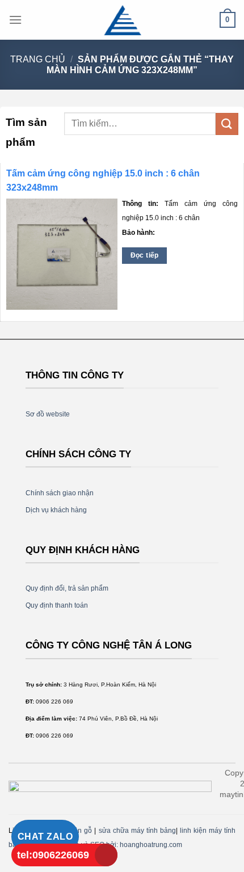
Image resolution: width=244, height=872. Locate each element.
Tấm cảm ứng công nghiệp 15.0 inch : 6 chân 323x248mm (103, 180)
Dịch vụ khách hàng (56, 510)
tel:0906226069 (53, 855)
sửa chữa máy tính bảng (137, 831)
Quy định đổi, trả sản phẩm (67, 588)
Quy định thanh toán (57, 605)
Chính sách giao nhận (60, 493)
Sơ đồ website (48, 414)
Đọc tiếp (145, 255)
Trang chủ (37, 59)
